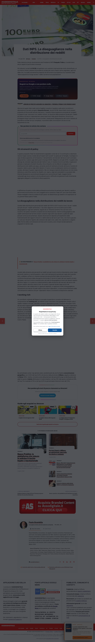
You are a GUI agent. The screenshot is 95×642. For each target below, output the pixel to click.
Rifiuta (40, 330)
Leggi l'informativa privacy (54, 326)
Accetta (55, 330)
